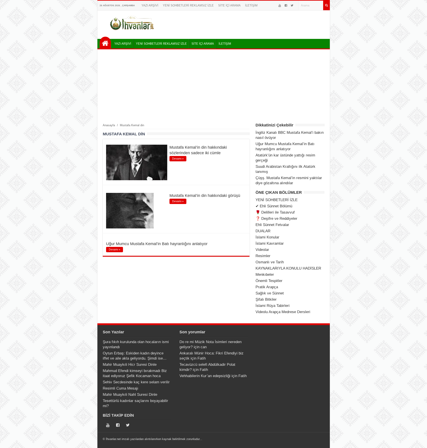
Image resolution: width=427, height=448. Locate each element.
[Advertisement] (213, 86)
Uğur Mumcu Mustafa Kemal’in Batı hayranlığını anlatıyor (156, 244)
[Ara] (326, 5)
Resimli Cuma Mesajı (120, 388)
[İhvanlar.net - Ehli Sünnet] (105, 42)
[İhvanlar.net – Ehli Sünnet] (132, 32)
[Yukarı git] (418, 440)
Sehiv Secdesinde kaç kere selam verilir (136, 382)
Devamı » (178, 158)
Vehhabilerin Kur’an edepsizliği (204, 376)
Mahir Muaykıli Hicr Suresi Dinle (130, 364)
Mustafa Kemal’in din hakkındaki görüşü (204, 195)
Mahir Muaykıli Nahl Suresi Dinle (130, 394)
